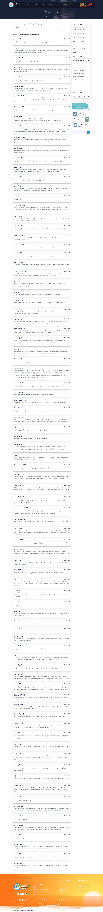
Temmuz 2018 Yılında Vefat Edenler (79, 76)
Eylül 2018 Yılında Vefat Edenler (78, 70)
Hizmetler (45, 5)
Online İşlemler (58, 5)
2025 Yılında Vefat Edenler (79, 33)
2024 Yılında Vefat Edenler (79, 37)
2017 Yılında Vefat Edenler (79, 92)
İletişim (73, 5)
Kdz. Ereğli (67, 5)
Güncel (51, 5)
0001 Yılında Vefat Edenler (79, 96)
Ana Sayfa (45, 16)
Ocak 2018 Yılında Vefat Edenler (79, 89)
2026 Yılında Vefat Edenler (79, 29)
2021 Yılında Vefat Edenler (79, 49)
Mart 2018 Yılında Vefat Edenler (78, 82)
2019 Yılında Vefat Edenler (79, 56)
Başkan (32, 5)
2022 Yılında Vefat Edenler (79, 45)
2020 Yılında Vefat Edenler (79, 52)
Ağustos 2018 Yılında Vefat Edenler (79, 73)
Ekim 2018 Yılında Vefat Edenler (78, 67)
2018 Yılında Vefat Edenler (79, 60)
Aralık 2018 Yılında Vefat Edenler (79, 64)
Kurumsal (38, 5)
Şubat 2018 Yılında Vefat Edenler (79, 86)
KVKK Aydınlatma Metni (40, 894)
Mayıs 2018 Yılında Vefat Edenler (79, 79)
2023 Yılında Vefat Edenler (79, 41)
